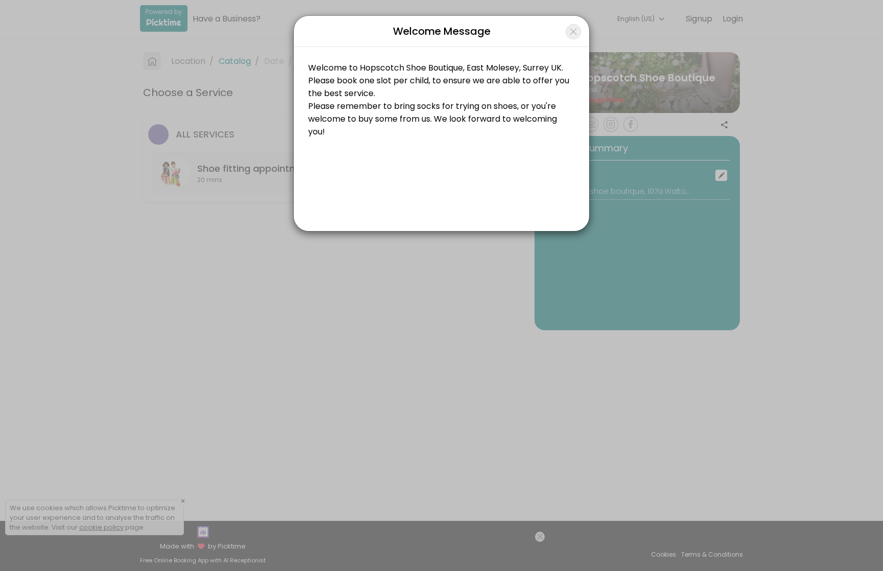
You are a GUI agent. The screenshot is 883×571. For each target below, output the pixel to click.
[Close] (573, 31)
